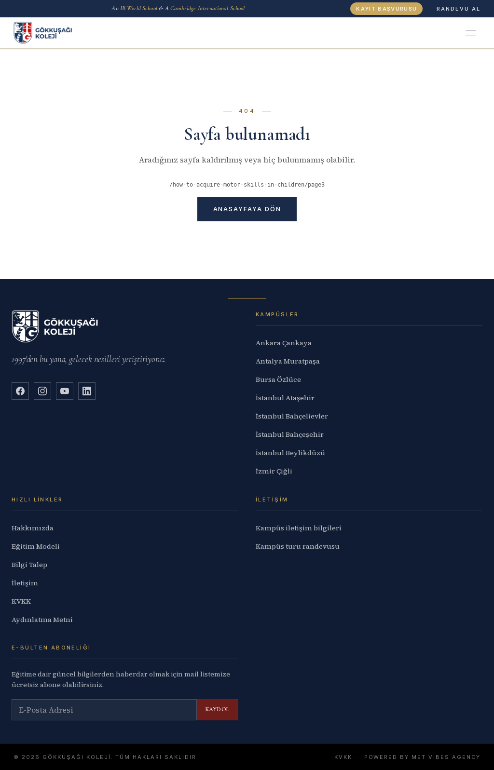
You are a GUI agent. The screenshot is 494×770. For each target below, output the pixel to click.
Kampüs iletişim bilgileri (299, 528)
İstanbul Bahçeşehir (290, 434)
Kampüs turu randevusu (298, 546)
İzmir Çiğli (274, 471)
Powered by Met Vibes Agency (422, 757)
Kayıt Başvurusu (386, 8)
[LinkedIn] (87, 391)
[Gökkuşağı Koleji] (43, 33)
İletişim (25, 583)
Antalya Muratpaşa (288, 361)
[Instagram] (42, 391)
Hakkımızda (33, 528)
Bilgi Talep (29, 564)
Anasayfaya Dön (247, 209)
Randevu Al (458, 8)
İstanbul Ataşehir (285, 398)
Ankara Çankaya (284, 343)
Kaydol (218, 709)
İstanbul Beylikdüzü (290, 453)
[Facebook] (20, 391)
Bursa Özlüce (278, 379)
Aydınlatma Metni (42, 619)
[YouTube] (64, 391)
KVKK (21, 601)
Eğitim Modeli (36, 546)
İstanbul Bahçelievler (292, 416)
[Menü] (470, 32)
